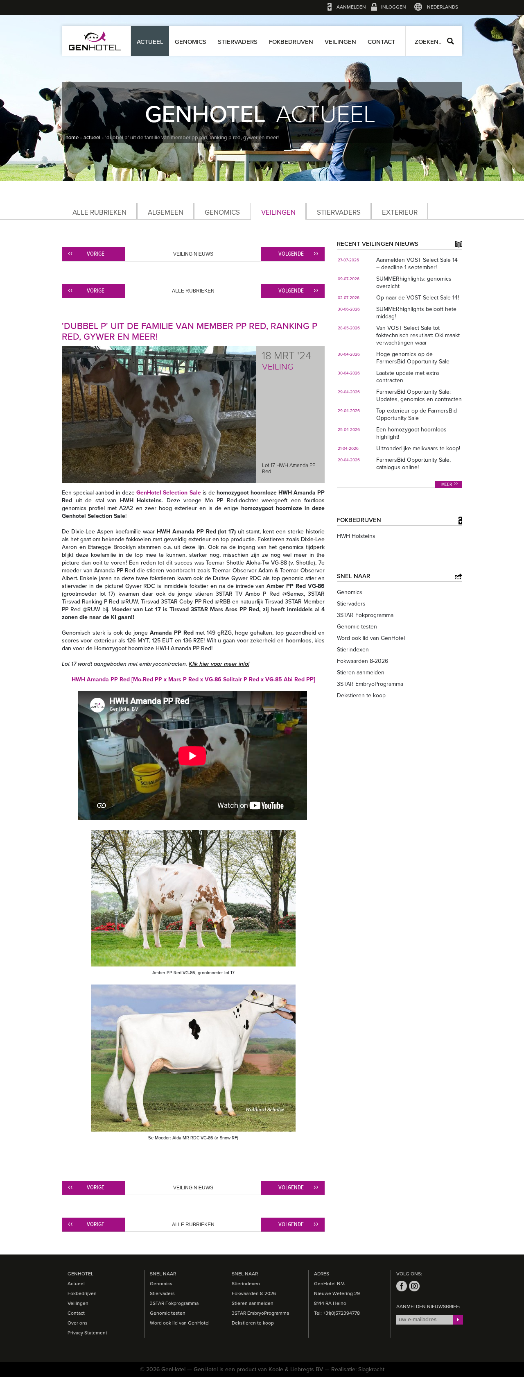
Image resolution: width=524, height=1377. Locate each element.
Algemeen (165, 212)
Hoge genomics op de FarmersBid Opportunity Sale (412, 358)
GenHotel (95, 41)
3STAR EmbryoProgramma (370, 684)
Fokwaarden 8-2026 (362, 661)
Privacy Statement (87, 1333)
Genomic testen (357, 626)
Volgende (291, 254)
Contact (381, 41)
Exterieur (400, 212)
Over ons (78, 1323)
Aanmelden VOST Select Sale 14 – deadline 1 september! (417, 263)
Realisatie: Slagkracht (357, 1369)
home (72, 137)
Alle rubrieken (99, 212)
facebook (401, 1286)
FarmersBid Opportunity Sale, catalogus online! (413, 463)
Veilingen (340, 41)
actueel (92, 137)
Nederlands (442, 7)
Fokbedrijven (291, 41)
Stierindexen (353, 649)
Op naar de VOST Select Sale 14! (417, 297)
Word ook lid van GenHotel (371, 638)
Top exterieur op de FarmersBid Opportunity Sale (416, 414)
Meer (446, 484)
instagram (414, 1286)
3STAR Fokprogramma (365, 615)
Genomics (190, 41)
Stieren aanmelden (360, 672)
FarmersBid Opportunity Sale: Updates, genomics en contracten (419, 395)
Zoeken (450, 41)
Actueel (150, 41)
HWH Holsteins (356, 536)
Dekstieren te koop (361, 695)
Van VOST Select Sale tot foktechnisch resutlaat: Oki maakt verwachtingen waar (418, 335)
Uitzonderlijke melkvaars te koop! (418, 448)
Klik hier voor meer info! (219, 663)
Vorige (95, 254)
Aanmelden (351, 7)
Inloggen (393, 7)
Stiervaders (237, 41)
